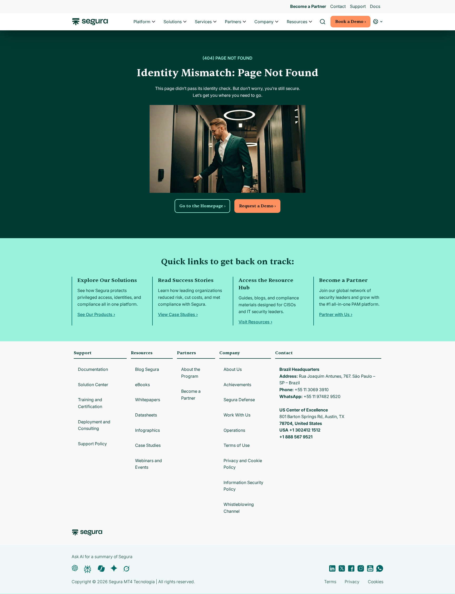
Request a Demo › (257, 206)
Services (203, 21)
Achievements (237, 384)
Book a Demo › (350, 21)
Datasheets (146, 415)
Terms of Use (237, 445)
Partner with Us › (335, 314)
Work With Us (237, 415)
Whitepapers (147, 399)
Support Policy (92, 443)
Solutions (173, 21)
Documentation (93, 369)
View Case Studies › (178, 314)
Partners (233, 21)
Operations (234, 430)
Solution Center (93, 384)
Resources (297, 21)
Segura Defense (239, 399)
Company (264, 21)
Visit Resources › (255, 321)
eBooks (142, 384)
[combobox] (227, 28)
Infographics (147, 430)
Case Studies (148, 445)
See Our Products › (96, 314)
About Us (233, 369)
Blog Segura (147, 369)
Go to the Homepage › (202, 206)
